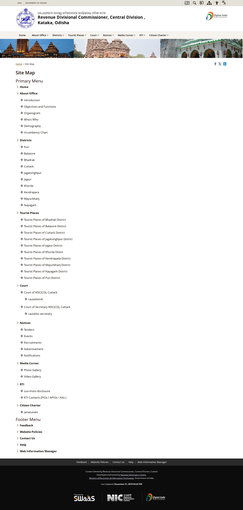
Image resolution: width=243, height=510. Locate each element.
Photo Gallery (32, 370)
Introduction (32, 100)
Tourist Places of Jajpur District (43, 245)
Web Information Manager (38, 451)
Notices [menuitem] (107, 35)
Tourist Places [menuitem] (76, 35)
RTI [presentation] (22, 384)
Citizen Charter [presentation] (30, 405)
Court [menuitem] (93, 35)
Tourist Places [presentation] (29, 213)
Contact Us (27, 438)
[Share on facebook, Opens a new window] (216, 64)
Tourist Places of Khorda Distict (43, 252)
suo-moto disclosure (37, 391)
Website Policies (31, 432)
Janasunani (31, 412)
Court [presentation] (24, 285)
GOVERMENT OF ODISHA (36, 3)
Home (24, 87)
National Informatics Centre (133, 474)
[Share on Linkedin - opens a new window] (225, 64)
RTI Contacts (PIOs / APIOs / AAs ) (45, 397)
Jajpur (27, 179)
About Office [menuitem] (39, 35)
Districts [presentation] (25, 140)
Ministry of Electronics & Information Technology (111, 478)
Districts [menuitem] (57, 35)
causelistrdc (35, 299)
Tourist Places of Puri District (42, 278)
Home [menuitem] (22, 35)
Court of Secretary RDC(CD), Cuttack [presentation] (47, 307)
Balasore (29, 153)
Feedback (26, 425)
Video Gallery (32, 376)
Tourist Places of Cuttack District (44, 232)
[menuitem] (194, 3)
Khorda (28, 186)
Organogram (32, 113)
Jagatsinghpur (32, 173)
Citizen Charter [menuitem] (157, 35)
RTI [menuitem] (141, 35)
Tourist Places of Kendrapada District (47, 258)
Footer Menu (28, 419)
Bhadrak (29, 160)
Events (28, 336)
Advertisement (33, 349)
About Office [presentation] (29, 93)
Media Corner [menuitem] (125, 35)
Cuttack (29, 166)
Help (23, 445)
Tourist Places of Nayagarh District (45, 271)
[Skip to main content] (186, 3)
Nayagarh (30, 205)
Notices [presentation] (25, 323)
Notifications (32, 355)
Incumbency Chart (36, 132)
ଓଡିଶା (19, 3)
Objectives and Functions (40, 106)
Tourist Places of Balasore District (45, 226)
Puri (26, 147)
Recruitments (32, 342)
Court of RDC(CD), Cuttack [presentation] (40, 292)
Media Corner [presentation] (29, 363)
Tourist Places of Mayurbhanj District (47, 265)
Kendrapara (31, 192)
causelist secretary (40, 314)
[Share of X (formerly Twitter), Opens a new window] (220, 64)
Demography (32, 126)
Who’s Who (31, 119)
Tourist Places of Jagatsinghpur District (48, 239)
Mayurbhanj (31, 199)
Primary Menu (29, 81)
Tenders (29, 330)
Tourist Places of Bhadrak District (45, 220)
